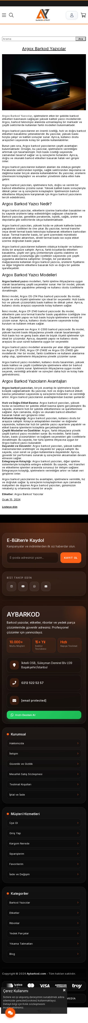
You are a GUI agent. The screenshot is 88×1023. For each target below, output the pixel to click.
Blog (12, 953)
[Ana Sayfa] (43, 15)
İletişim (13, 753)
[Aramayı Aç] (11, 15)
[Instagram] (11, 586)
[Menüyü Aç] (4, 15)
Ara (80, 38)
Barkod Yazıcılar (19, 902)
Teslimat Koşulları (20, 784)
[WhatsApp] (34, 586)
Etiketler (14, 912)
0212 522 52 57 (32, 683)
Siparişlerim (16, 853)
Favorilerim (16, 864)
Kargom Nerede (19, 843)
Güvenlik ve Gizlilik (21, 763)
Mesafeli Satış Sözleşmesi (25, 774)
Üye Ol (13, 823)
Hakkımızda (16, 743)
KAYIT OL (71, 557)
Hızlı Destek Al (25, 715)
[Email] (46, 586)
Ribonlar (14, 923)
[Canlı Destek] (10, 1013)
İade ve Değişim (19, 874)
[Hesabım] (72, 15)
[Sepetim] (83, 15)
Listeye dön (9, 506)
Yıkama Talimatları (21, 943)
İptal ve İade (17, 794)
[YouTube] (23, 586)
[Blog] (7, 28)
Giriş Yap (15, 833)
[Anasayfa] (4, 28)
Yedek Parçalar (19, 933)
